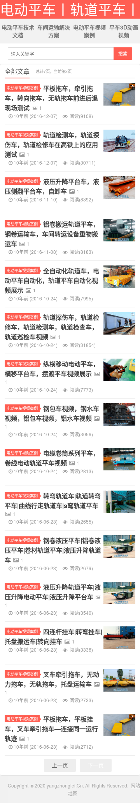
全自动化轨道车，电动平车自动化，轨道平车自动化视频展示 (52, 280)
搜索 (123, 53)
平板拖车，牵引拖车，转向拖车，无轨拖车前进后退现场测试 (51, 98)
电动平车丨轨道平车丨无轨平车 (70, 9)
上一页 (60, 765)
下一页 (96, 765)
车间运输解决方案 (53, 31)
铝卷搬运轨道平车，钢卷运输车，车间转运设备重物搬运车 (52, 234)
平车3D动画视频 (123, 31)
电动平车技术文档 (18, 31)
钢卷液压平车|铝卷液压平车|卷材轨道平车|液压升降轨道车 (53, 550)
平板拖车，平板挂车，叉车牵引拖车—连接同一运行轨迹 (51, 729)
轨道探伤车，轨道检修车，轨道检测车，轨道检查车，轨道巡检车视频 (52, 327)
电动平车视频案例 (89, 31)
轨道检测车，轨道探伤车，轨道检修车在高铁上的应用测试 (52, 144)
